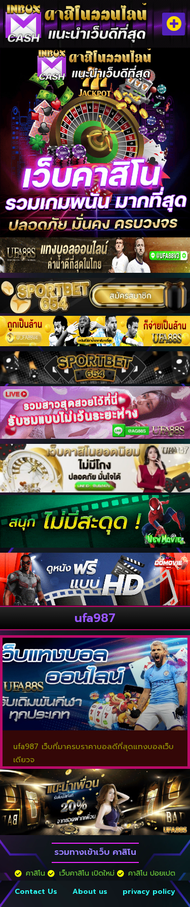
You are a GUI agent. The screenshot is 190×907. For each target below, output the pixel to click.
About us (89, 891)
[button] (173, 24)
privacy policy (149, 891)
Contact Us (36, 891)
